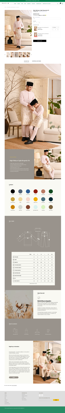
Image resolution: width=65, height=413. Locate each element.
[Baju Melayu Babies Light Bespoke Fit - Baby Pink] (35, 35)
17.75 (34, 262)
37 (37, 275)
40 (37, 259)
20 (44, 262)
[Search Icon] (57, 3)
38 (41, 275)
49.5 (52, 278)
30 (44, 267)
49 (51, 259)
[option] (18, 30)
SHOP (14, 377)
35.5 (34, 278)
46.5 (48, 278)
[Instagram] (42, 395)
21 (48, 262)
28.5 (34, 267)
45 (51, 275)
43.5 (44, 278)
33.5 (52, 270)
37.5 (37, 278)
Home (5, 7)
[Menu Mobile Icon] (62, 3)
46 (48, 259)
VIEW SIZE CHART (37, 17)
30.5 (37, 270)
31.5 (44, 270)
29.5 (41, 267)
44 (44, 259)
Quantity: (34, 21)
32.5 (48, 270)
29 (37, 267)
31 (48, 267)
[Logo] (5, 3)
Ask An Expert (14, 385)
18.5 (37, 262)
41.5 (41, 278)
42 (41, 259)
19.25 (41, 262)
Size (36, 17)
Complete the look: (36, 24)
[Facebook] (40, 395)
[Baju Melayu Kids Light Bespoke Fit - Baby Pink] (35, 28)
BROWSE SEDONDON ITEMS (43, 11)
